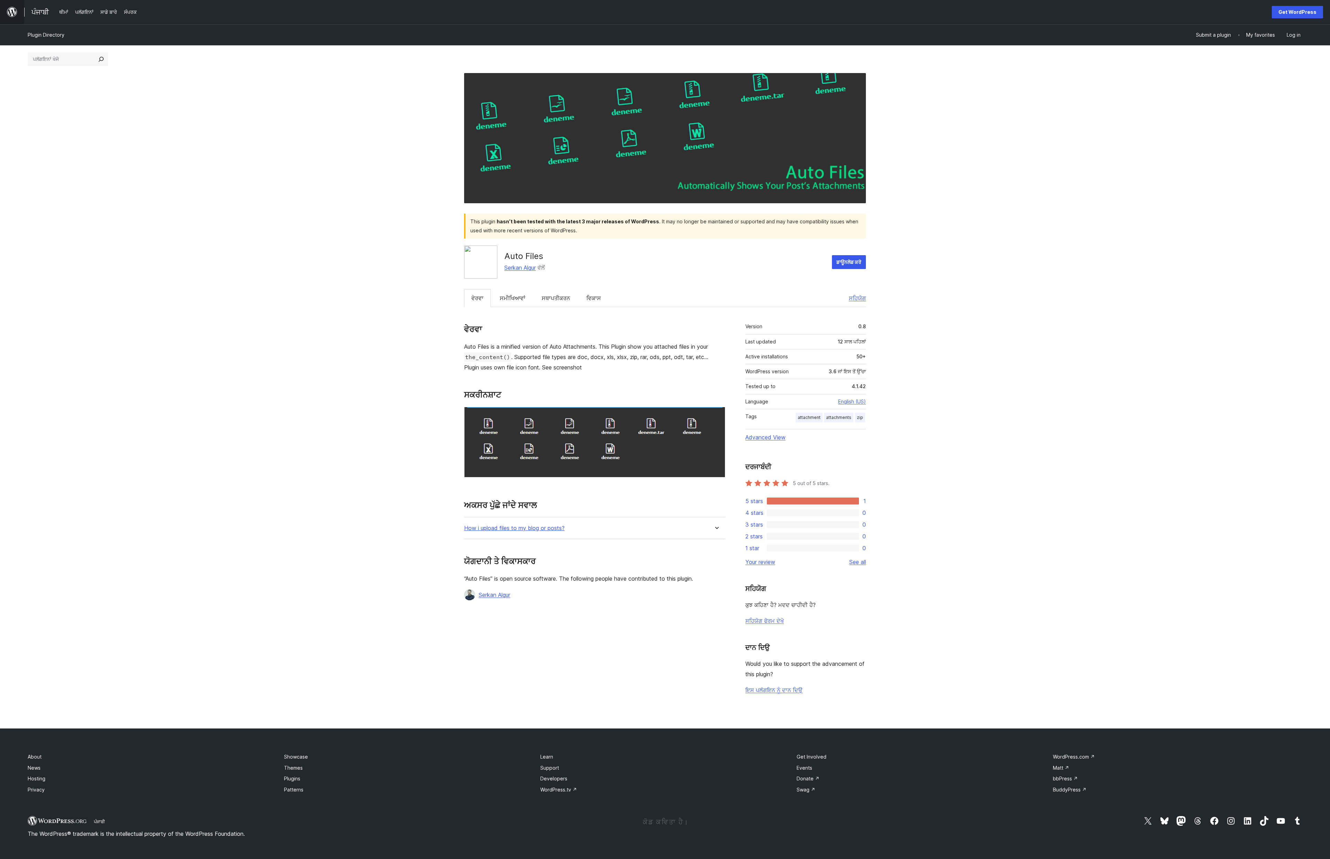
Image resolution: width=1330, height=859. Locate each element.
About (35, 757)
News (34, 768)
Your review (760, 561)
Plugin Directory (46, 35)
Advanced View (765, 437)
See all (857, 561)
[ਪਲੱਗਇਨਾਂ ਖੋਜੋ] (101, 59)
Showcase (296, 757)
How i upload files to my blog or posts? (514, 528)
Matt (1061, 768)
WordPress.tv (558, 790)
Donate (808, 778)
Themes (293, 768)
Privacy (36, 790)
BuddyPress (1070, 790)
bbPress (1065, 778)
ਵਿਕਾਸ (593, 298)
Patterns (293, 790)
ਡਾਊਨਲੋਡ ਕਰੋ (848, 262)
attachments (838, 417)
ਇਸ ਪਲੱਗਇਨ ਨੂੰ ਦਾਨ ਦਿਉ (774, 690)
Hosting (36, 778)
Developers (553, 778)
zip (860, 417)
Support (549, 768)
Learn (546, 757)
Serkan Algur (520, 267)
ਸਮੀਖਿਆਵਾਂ (512, 298)
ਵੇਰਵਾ (477, 298)
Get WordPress (1297, 12)
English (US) (852, 401)
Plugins (292, 778)
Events (804, 768)
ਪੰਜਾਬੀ (99, 821)
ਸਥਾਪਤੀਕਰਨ (556, 298)
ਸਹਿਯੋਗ (857, 298)
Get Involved (811, 757)
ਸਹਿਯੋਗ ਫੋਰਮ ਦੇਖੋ (764, 620)
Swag (806, 790)
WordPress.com (1074, 757)
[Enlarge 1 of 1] (715, 416)
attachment (809, 417)
